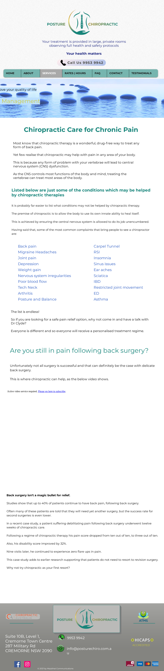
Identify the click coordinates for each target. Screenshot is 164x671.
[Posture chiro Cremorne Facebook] (17, 664)
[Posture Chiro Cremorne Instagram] (27, 664)
